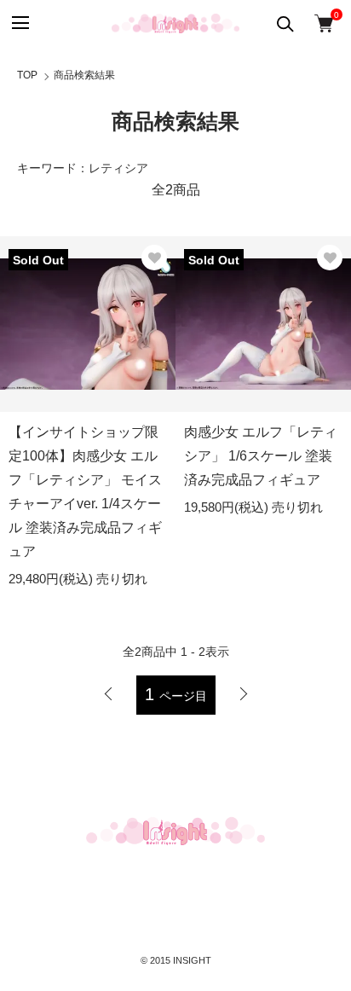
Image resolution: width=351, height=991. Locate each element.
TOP (27, 75)
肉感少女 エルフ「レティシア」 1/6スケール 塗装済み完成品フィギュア (260, 456)
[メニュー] (19, 23)
